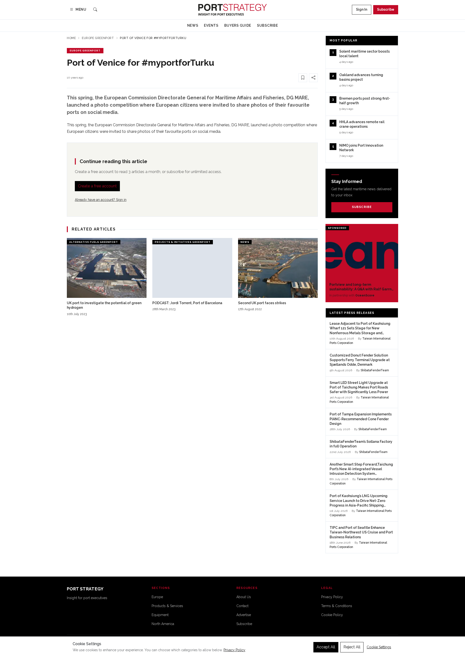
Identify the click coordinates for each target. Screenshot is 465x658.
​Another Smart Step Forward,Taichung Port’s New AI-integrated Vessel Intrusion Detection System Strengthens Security (361, 469)
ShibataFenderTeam (375, 370)
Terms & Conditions (336, 606)
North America (163, 624)
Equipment (160, 615)
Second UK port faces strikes (262, 303)
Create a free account (97, 186)
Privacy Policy (332, 597)
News (192, 25)
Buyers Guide (237, 25)
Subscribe (385, 9)
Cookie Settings (379, 647)
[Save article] (302, 77)
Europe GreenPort (98, 38)
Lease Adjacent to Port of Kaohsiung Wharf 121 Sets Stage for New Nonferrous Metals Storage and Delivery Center (360, 328)
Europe (157, 597)
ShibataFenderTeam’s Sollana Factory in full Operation (361, 444)
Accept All (326, 647)
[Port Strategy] (232, 10)
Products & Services (167, 606)
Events (211, 25)
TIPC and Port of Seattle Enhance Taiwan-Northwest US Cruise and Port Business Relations (361, 532)
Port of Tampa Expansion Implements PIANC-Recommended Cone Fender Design (361, 419)
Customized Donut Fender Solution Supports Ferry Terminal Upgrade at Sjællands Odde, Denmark (360, 360)
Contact (242, 606)
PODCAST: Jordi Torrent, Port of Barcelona (187, 303)
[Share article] (313, 77)
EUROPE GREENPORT (85, 50)
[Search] (95, 9)
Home (71, 38)
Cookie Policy (332, 615)
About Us (243, 597)
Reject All (351, 647)
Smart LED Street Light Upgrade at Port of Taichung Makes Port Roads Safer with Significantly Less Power (359, 387)
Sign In (361, 9)
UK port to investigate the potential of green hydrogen (104, 305)
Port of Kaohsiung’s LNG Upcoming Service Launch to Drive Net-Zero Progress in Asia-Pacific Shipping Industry (359, 501)
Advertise (243, 615)
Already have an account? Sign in (100, 200)
